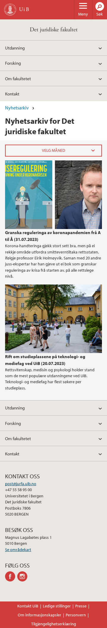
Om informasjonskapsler (39, 615)
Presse (80, 606)
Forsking (13, 63)
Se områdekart (18, 549)
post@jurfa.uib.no (20, 483)
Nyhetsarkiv (17, 108)
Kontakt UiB (27, 606)
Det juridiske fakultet (54, 29)
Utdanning (15, 48)
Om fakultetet (18, 78)
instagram (23, 576)
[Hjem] (10, 10)
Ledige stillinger (57, 606)
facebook (11, 576)
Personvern (76, 615)
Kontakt (12, 94)
